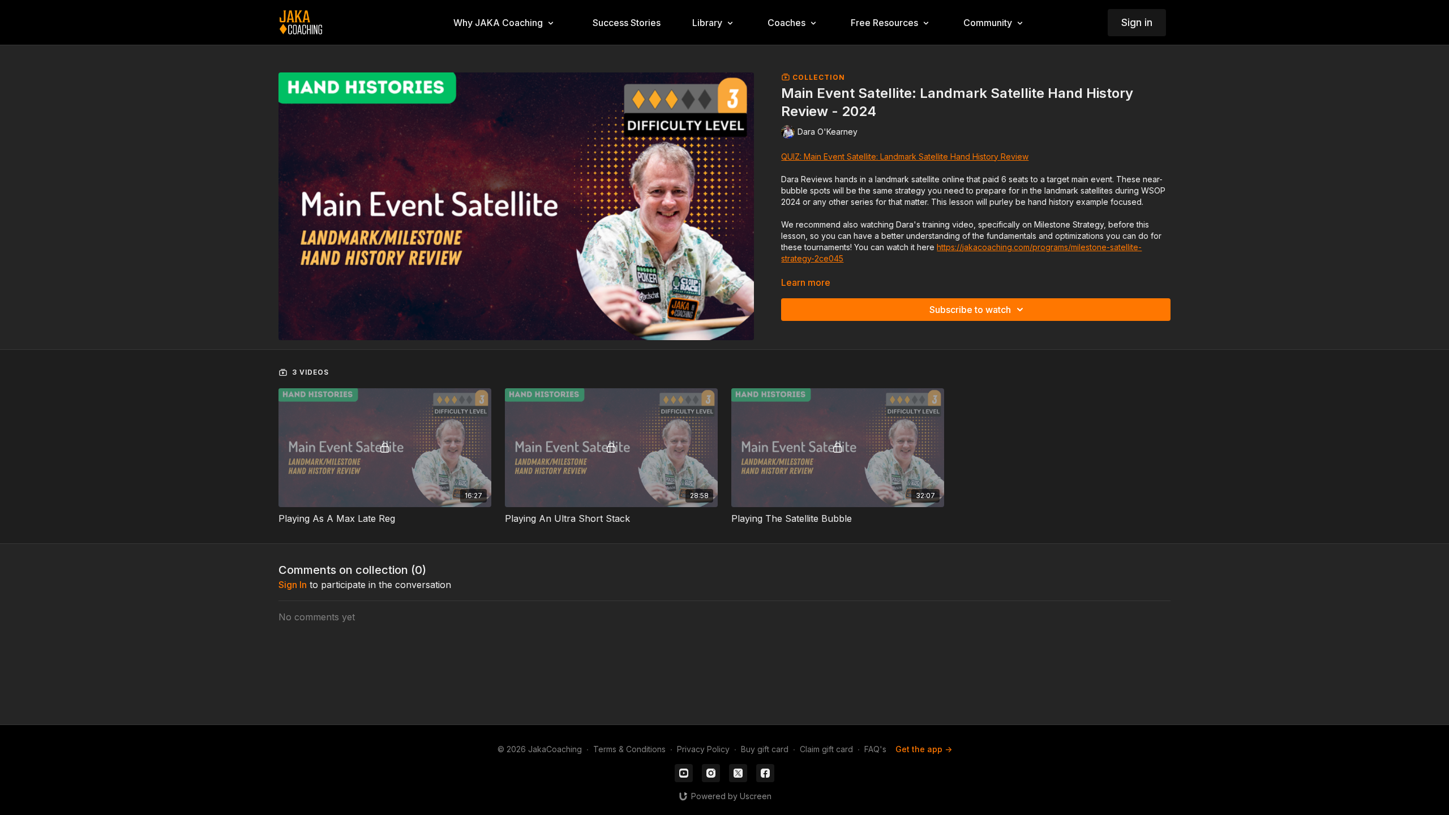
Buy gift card (764, 749)
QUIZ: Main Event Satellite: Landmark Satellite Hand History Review (904, 156)
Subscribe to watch (970, 309)
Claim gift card (826, 749)
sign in (292, 584)
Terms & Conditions (629, 749)
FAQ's (875, 749)
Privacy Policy (703, 749)
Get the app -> (923, 749)
